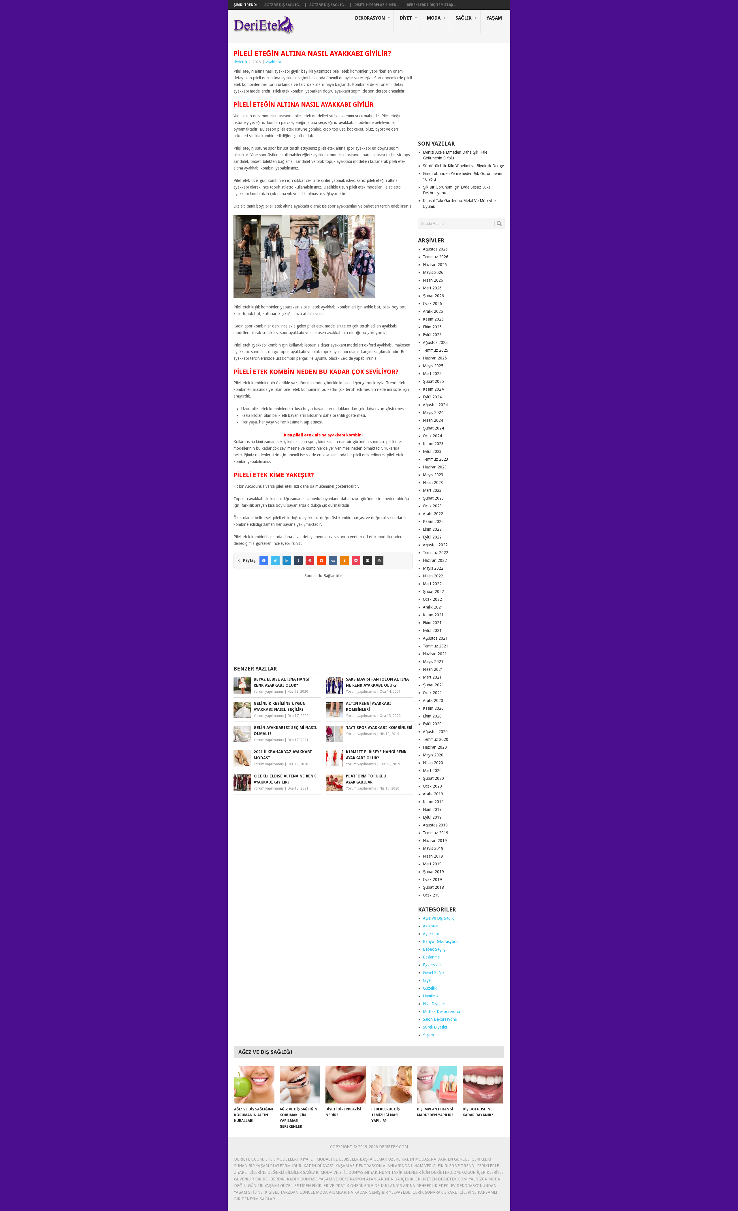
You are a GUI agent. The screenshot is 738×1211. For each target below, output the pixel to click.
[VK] (333, 560)
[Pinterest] (310, 560)
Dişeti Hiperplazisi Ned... (376, 5)
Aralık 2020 (433, 700)
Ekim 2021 (432, 622)
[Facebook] (263, 560)
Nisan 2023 (433, 482)
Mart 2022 (432, 583)
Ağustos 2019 (435, 825)
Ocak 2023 (432, 506)
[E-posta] (367, 560)
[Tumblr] (298, 560)
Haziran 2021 (435, 653)
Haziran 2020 (435, 747)
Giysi (427, 980)
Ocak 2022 (432, 599)
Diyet (406, 18)
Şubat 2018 (433, 887)
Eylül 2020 (432, 724)
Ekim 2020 (432, 716)
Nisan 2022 (433, 576)
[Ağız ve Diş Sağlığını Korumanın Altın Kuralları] (254, 1084)
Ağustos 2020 (435, 731)
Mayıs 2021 (433, 661)
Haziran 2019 (435, 840)
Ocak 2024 (432, 436)
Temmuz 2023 (435, 459)
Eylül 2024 (432, 397)
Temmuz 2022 (435, 552)
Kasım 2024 (433, 389)
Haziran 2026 (435, 264)
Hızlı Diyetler (434, 1003)
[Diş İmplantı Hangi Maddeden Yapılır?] (437, 1084)
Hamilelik (430, 996)
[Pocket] (356, 560)
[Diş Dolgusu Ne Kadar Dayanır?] (483, 1084)
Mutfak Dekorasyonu (441, 1011)
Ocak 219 (431, 895)
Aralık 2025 (433, 311)
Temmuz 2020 (435, 739)
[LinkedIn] (286, 560)
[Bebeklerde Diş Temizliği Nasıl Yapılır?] (391, 1084)
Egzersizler (432, 965)
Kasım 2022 (433, 521)
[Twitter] (275, 560)
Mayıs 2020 (433, 755)
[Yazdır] (379, 560)
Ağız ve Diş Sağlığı (439, 918)
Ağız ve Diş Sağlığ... (283, 5)
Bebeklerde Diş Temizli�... (431, 5)
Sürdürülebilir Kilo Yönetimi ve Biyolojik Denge (463, 165)
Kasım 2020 (433, 708)
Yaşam (494, 18)
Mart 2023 (432, 490)
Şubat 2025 (433, 381)
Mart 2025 (432, 373)
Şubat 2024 (433, 428)
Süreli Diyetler (435, 1027)
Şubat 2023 (433, 498)
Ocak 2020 (432, 786)
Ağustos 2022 (435, 545)
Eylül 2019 (432, 817)
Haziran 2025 (435, 358)
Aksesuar (431, 926)
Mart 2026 (432, 288)
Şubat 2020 (433, 778)
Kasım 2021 (433, 615)
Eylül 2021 (432, 630)
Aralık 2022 (433, 513)
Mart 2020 (432, 770)
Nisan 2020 (433, 762)
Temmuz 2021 (435, 646)
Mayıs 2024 (433, 412)
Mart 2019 (432, 864)
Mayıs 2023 (433, 474)
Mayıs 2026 (433, 272)
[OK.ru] (344, 560)
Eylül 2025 (432, 334)
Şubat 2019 (433, 871)
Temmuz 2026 (435, 257)
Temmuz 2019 (435, 832)
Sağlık (463, 18)
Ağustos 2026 (435, 249)
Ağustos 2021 (435, 638)
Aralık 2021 (433, 607)
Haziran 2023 (435, 467)
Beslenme (431, 957)
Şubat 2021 (433, 685)
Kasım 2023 (433, 443)
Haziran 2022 (435, 560)
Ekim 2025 (432, 327)
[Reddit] (321, 560)
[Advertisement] (323, 619)
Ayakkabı (273, 62)
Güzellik (430, 988)
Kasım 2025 (433, 319)
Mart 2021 (432, 677)
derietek (240, 62)
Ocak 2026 (432, 303)
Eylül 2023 (432, 451)
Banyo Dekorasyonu (441, 941)
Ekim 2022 (432, 529)
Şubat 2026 (433, 295)
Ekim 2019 (432, 809)
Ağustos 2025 (435, 342)
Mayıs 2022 (433, 568)
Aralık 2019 (433, 794)
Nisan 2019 (433, 856)
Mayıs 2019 (433, 848)
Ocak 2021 (432, 692)
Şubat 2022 (433, 591)
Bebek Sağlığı (435, 949)
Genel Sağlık (434, 972)
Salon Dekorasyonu (440, 1019)
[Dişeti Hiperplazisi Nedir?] (345, 1084)
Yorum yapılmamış (269, 692)
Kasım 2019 (433, 801)
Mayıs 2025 (433, 366)
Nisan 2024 (433, 420)
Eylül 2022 (432, 537)
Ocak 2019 (432, 879)
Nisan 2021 (433, 669)
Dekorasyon (370, 18)
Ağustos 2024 (435, 404)
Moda (433, 18)
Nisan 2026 (433, 280)
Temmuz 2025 (435, 350)
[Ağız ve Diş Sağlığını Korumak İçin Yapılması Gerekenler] (300, 1084)
